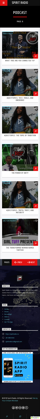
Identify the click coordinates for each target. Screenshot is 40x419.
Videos (6, 317)
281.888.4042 (10, 338)
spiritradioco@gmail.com (14, 342)
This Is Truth (8, 34)
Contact (7, 319)
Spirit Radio (20, 2)
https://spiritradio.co (12, 334)
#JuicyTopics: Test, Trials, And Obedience (20, 99)
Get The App (8, 322)
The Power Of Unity (20, 173)
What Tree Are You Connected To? (20, 60)
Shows (6, 312)
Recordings (8, 314)
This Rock (6, 71)
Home (6, 309)
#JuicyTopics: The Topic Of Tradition (20, 135)
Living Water (7, 146)
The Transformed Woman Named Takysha (20, 249)
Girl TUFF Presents (10, 221)
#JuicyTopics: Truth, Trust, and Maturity (20, 211)
